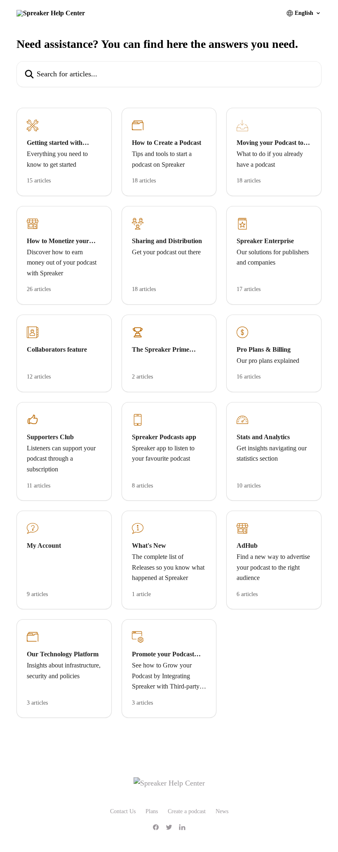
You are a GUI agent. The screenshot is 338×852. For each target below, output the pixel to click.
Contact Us (123, 811)
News (222, 811)
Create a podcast (187, 811)
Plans (152, 811)
